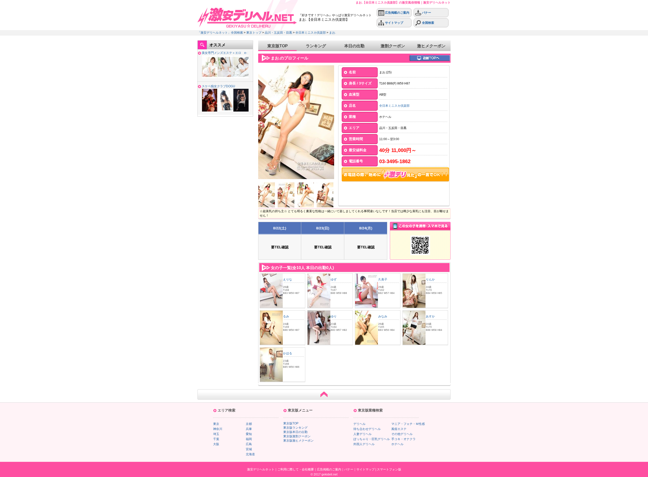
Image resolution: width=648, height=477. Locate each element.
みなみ (382, 316)
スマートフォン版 (389, 469)
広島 (249, 444)
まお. (332, 32)
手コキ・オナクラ (403, 439)
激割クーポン (393, 46)
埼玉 (216, 434)
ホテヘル (397, 444)
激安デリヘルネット (260, 469)
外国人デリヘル (364, 444)
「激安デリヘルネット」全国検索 (220, 32)
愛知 (249, 434)
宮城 (249, 449)
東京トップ (253, 32)
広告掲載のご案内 (396, 12)
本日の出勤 (354, 46)
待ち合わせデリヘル (367, 429)
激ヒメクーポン (431, 46)
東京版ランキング (295, 427)
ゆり (334, 316)
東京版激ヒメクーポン (298, 440)
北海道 (250, 454)
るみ (286, 316)
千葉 (216, 439)
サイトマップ (393, 23)
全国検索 (427, 23)
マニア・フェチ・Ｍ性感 (408, 424)
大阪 (216, 444)
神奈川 (217, 429)
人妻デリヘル (362, 434)
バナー (426, 12)
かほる (287, 353)
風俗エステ (399, 429)
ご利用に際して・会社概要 (295, 469)
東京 (216, 424)
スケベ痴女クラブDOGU (218, 86)
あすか (430, 316)
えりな (287, 279)
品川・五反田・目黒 (278, 32)
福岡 (249, 439)
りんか (430, 279)
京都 (249, 424)
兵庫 (249, 429)
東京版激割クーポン (297, 436)
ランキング (316, 46)
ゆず (334, 279)
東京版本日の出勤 (295, 432)
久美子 (382, 279)
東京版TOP (277, 46)
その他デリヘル (402, 434)
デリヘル (359, 424)
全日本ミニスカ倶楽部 (310, 32)
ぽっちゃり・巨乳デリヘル (371, 439)
